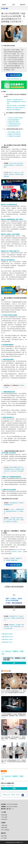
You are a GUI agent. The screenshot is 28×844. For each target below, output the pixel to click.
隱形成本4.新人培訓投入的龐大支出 (16, 107)
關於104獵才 (4, 836)
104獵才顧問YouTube (6, 642)
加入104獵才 (4, 838)
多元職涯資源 (4, 819)
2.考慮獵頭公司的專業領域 (13, 134)
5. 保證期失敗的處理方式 (13, 126)
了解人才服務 (4, 817)
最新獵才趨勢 (4, 827)
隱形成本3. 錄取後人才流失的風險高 (16, 105)
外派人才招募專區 (5, 829)
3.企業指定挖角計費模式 (13, 122)
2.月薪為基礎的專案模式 (13, 120)
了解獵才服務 (4, 825)
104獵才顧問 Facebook (7, 636)
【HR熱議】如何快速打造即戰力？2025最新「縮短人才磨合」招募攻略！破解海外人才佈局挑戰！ (14, 519)
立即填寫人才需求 (16, 551)
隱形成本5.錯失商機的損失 (13, 109)
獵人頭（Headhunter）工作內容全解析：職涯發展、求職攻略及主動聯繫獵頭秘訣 (14, 174)
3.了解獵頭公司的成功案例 (13, 136)
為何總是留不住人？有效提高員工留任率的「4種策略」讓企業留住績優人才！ (14, 618)
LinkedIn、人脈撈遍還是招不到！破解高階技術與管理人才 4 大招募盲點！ (14, 511)
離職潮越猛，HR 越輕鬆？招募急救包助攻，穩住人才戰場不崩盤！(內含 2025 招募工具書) (14, 626)
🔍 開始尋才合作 (14, 75)
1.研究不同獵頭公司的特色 (13, 132)
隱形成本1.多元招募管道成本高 (15, 99)
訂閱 (14, 788)
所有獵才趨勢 (4, 8)
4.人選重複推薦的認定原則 (13, 124)
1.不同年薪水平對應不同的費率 (15, 118)
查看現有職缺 (4, 815)
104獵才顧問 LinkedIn (7, 639)
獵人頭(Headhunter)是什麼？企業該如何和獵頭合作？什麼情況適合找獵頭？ (14, 165)
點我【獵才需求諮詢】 (14, 79)
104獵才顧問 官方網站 (7, 634)
